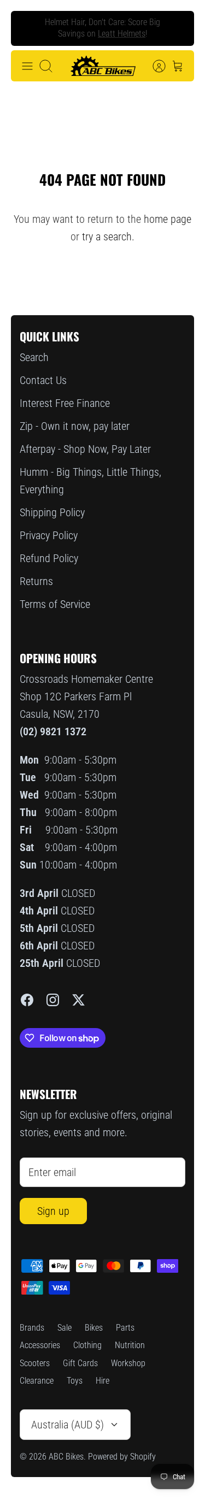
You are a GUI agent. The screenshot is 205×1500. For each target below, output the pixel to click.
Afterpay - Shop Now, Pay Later (85, 449)
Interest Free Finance (65, 403)
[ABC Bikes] (103, 66)
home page (167, 219)
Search (34, 357)
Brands (32, 1327)
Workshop (128, 1363)
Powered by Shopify (122, 1456)
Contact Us (43, 380)
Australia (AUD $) (67, 1424)
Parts (125, 1327)
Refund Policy (49, 558)
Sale (64, 1327)
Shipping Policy (52, 512)
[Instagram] (53, 1000)
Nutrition (130, 1345)
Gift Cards (80, 1363)
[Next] (177, 28)
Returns (36, 581)
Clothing (87, 1345)
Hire (102, 1380)
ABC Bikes (66, 1456)
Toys (75, 1380)
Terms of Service (55, 604)
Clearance (37, 1380)
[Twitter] (78, 1000)
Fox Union (89, 38)
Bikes (94, 1327)
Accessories (40, 1345)
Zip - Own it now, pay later (75, 426)
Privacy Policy (49, 535)
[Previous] (28, 28)
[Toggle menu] (27, 66)
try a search (107, 236)
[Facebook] (27, 1000)
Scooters (35, 1363)
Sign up (53, 1211)
